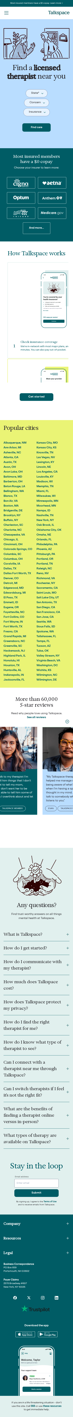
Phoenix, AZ (44, 549)
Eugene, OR (11, 607)
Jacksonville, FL (14, 680)
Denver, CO (11, 578)
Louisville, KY (45, 477)
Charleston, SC (13, 525)
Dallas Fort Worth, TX (17, 573)
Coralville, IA (12, 564)
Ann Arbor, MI (12, 447)
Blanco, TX (10, 496)
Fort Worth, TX (13, 626)
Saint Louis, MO (46, 593)
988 (33, 1406)
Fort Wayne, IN (13, 622)
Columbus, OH (13, 559)
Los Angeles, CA (47, 472)
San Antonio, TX (46, 602)
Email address (22, 1177)
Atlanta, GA (11, 457)
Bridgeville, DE (13, 510)
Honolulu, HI (12, 660)
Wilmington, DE (46, 680)
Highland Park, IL (15, 656)
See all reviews (36, 717)
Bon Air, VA (11, 501)
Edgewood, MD (14, 588)
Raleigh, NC (44, 568)
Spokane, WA (45, 631)
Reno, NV (42, 573)
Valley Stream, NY (48, 656)
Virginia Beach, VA (48, 660)
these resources (52, 1406)
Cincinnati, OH (13, 544)
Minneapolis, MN (47, 501)
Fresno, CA (11, 631)
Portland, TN (44, 564)
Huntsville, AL (12, 670)
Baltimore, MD (13, 477)
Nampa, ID (43, 510)
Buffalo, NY (11, 520)
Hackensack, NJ (14, 651)
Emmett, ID (11, 602)
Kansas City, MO (47, 443)
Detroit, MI (11, 583)
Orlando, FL (44, 539)
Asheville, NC (12, 452)
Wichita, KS (43, 670)
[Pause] (67, 721)
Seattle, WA (44, 622)
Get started (36, 397)
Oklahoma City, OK (48, 530)
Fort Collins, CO (14, 617)
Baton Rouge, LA (14, 486)
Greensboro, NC (14, 641)
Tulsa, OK (42, 651)
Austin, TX (10, 462)
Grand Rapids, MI (15, 636)
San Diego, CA (45, 607)
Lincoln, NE (43, 467)
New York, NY (45, 520)
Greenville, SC (13, 646)
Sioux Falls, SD (45, 626)
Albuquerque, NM (15, 443)
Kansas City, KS (46, 447)
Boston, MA (11, 506)
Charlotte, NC (13, 530)
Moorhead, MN (46, 506)
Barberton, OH (13, 481)
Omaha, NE (43, 535)
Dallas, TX (10, 568)
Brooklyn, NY (12, 515)
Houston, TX (11, 665)
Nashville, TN (45, 515)
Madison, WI (44, 481)
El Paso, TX (11, 597)
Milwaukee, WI (46, 496)
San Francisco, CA (48, 612)
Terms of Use (50, 1202)
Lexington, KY (45, 462)
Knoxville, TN (44, 452)
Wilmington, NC (46, 675)
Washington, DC (47, 665)
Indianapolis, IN (14, 675)
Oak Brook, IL (45, 525)
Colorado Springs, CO (18, 549)
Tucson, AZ (43, 646)
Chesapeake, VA (14, 535)
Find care (36, 127)
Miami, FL (42, 491)
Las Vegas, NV (45, 457)
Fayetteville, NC (14, 612)
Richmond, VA (45, 578)
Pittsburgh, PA (45, 554)
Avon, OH (10, 467)
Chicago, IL (11, 539)
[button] (6, 12)
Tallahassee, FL (46, 636)
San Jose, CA (45, 617)
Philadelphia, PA (46, 544)
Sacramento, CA (47, 588)
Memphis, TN (45, 486)
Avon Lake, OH (13, 472)
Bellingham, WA (14, 491)
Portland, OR (44, 559)
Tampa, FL (43, 641)
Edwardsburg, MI (15, 593)
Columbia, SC (12, 554)
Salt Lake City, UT (47, 597)
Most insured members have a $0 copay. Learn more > (36, 3)
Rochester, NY (45, 583)
